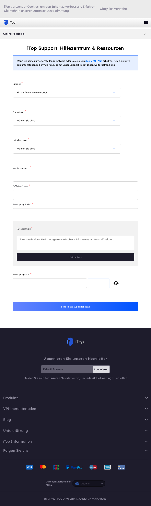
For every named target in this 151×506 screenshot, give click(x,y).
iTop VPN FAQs (93, 60)
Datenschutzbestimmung (51, 11)
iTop (75, 342)
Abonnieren (101, 369)
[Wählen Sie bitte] (67, 121)
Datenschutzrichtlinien (58, 481)
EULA (49, 485)
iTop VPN (9, 22)
